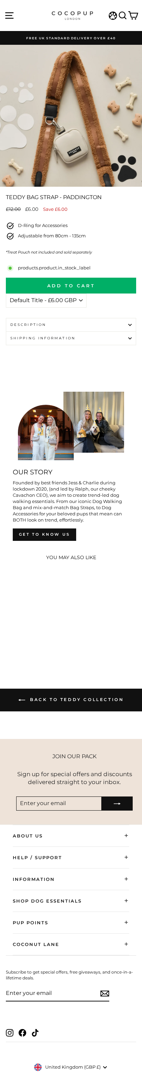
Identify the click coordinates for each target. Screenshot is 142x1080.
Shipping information (42, 338)
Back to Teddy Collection (76, 699)
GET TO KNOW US (44, 534)
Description (28, 324)
